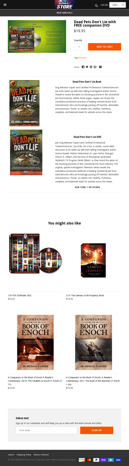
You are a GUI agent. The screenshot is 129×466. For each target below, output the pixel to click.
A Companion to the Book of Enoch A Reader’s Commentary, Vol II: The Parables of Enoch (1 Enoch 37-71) (35, 381)
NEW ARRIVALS (65, 12)
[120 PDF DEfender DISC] (35, 260)
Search (11, 454)
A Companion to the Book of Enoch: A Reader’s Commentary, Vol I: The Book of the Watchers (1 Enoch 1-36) (93, 381)
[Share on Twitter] (87, 67)
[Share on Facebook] (83, 67)
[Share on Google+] (95, 67)
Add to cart (105, 46)
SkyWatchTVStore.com (25, 460)
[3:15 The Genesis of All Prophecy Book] (93, 260)
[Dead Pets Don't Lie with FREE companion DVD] (37, 22)
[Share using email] (100, 67)
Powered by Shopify (66, 460)
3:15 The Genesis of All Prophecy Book (85, 295)
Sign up (97, 430)
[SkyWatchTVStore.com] (64, 4)
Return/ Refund (41, 454)
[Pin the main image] (91, 67)
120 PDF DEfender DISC (20, 295)
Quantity (78, 40)
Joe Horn (83, 58)
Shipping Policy (24, 454)
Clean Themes (51, 460)
